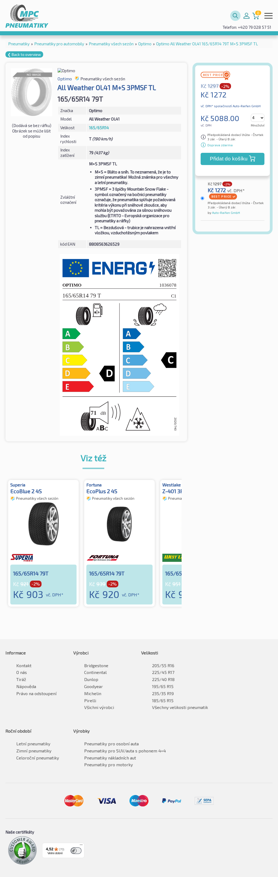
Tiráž (21, 679)
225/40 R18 (163, 679)
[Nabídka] (81, 846)
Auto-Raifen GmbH (225, 212)
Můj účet (246, 16)
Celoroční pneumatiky (37, 757)
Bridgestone (96, 665)
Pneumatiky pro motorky (108, 764)
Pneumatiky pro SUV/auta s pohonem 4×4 (125, 750)
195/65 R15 (162, 686)
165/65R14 (99, 127)
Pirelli (90, 700)
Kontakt (23, 665)
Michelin (92, 693)
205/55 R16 (163, 665)
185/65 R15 (162, 700)
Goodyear (93, 686)
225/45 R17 (163, 672)
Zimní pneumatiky (33, 750)
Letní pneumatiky (33, 743)
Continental (95, 672)
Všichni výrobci (99, 707)
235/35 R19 (163, 693)
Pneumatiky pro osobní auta (111, 743)
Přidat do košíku (229, 159)
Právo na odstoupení (36, 693)
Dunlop (91, 679)
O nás (21, 672)
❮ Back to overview (24, 54)
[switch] (76, 850)
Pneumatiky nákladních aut (110, 757)
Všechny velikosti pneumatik (180, 707)
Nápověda (26, 686)
